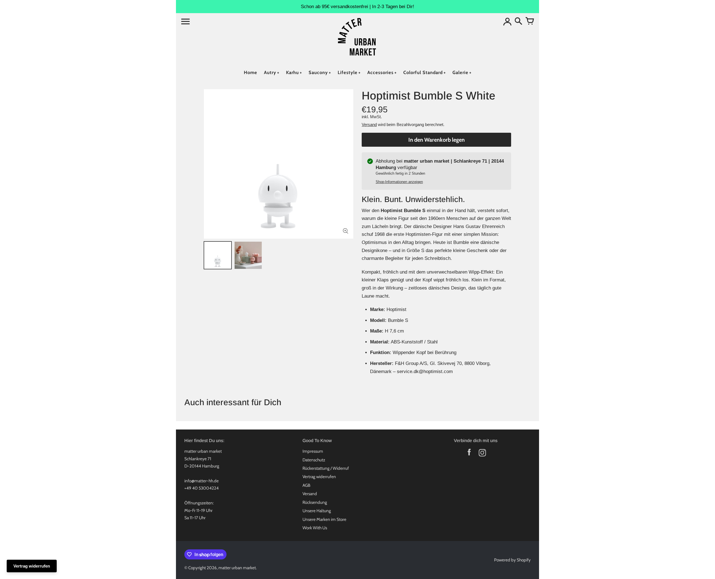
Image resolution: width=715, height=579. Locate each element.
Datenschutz (313, 459)
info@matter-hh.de (201, 480)
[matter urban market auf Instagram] (482, 454)
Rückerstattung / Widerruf (325, 468)
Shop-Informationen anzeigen (399, 182)
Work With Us (314, 527)
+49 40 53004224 (201, 488)
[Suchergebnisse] (518, 21)
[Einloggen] (507, 21)
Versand (369, 124)
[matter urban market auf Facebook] (469, 454)
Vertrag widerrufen (319, 476)
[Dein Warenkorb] (529, 21)
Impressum (312, 451)
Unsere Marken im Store (324, 519)
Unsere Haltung (316, 510)
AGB (306, 485)
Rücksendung (314, 502)
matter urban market (237, 567)
